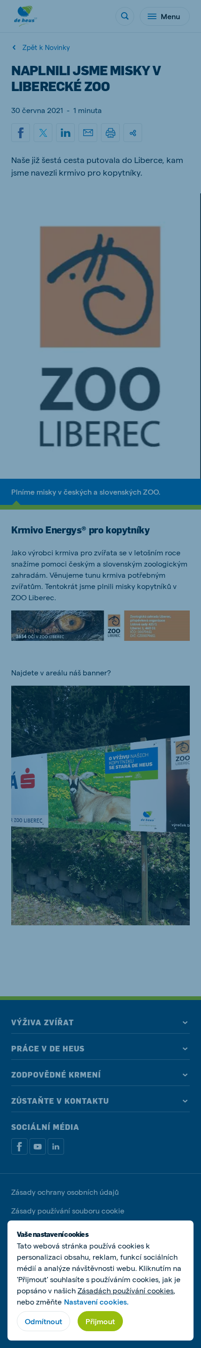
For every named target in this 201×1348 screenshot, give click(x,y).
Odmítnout (43, 1321)
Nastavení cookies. (96, 1301)
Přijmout (100, 1321)
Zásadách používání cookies (125, 1290)
